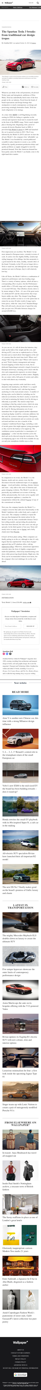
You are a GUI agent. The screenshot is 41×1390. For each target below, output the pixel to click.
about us (20, 1350)
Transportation (6, 27)
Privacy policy (20, 1359)
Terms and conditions (20, 1356)
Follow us (26, 87)
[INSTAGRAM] (4, 654)
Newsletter (36, 87)
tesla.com (26, 602)
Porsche (16, 532)
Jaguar (24, 529)
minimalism (6, 433)
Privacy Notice (26, 633)
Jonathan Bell (8, 43)
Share (6, 87)
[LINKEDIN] (7, 654)
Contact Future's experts (20, 1353)
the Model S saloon (16, 129)
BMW (15, 115)
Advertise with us (20, 1365)
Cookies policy (20, 1362)
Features (33, 43)
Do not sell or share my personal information (20, 1368)
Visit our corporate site (22, 1383)
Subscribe (31, 2)
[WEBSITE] (10, 654)
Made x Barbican (17, 7)
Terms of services (24, 632)
